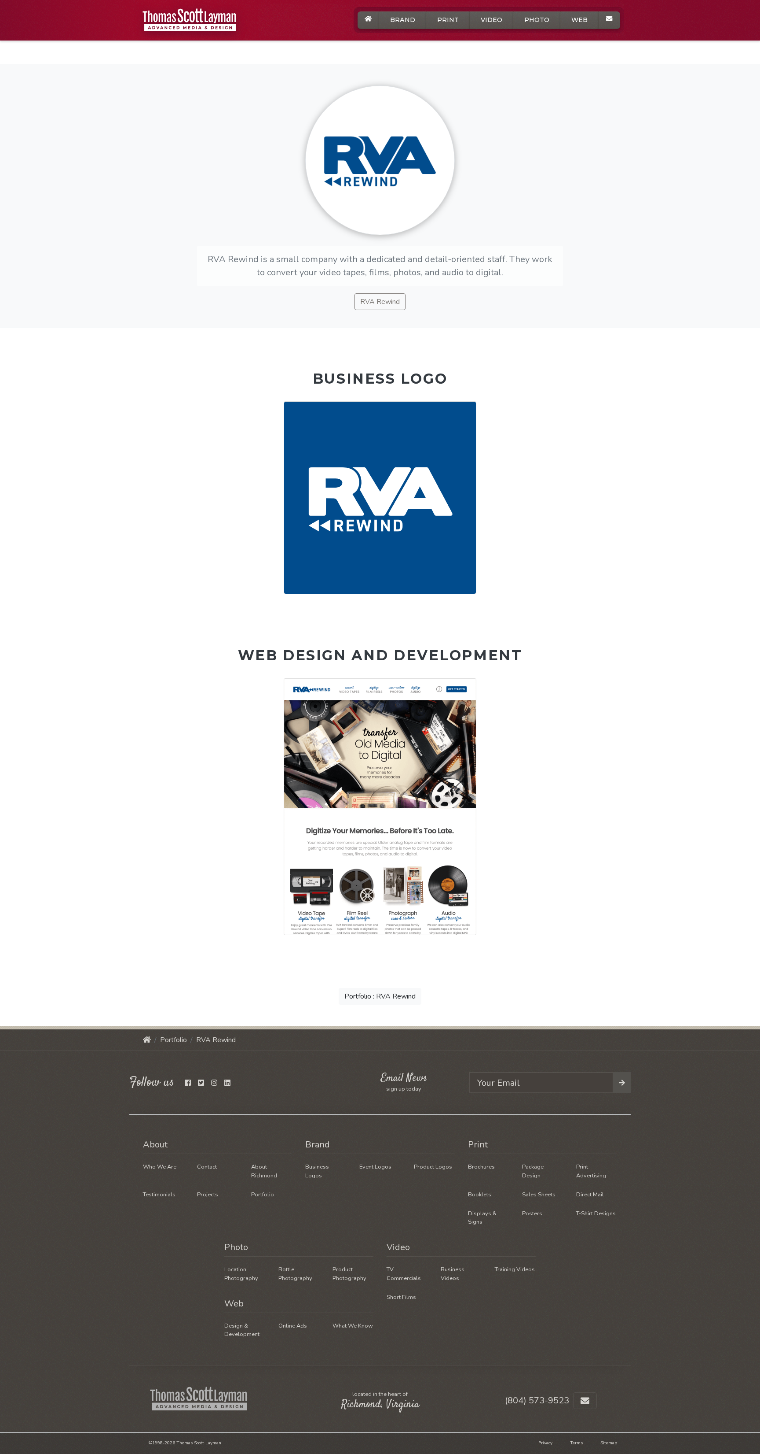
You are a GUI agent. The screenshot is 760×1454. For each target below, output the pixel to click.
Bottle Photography (295, 1273)
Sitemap (608, 1443)
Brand (402, 20)
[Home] (368, 18)
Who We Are (159, 1167)
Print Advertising (591, 1171)
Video (491, 20)
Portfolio (173, 1040)
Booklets (479, 1195)
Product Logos (433, 1167)
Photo (536, 20)
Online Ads (292, 1326)
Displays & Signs (482, 1218)
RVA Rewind (380, 302)
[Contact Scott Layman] (585, 1400)
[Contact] (609, 18)
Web (579, 20)
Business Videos (452, 1273)
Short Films (401, 1297)
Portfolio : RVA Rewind (380, 996)
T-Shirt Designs (596, 1213)
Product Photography (349, 1273)
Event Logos (375, 1167)
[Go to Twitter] (201, 1083)
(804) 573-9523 (537, 1400)
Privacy (545, 1443)
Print (448, 20)
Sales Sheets (538, 1195)
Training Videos (515, 1269)
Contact (207, 1167)
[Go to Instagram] (214, 1083)
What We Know (352, 1326)
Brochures (481, 1167)
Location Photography (241, 1273)
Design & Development (241, 1330)
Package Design (533, 1171)
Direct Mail (590, 1195)
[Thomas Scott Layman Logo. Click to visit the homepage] (197, 20)
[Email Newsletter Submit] (622, 1082)
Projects (207, 1195)
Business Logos (317, 1171)
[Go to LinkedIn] (227, 1083)
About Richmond (264, 1171)
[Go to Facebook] (188, 1083)
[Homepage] (147, 1040)
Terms (576, 1443)
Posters (532, 1213)
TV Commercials (404, 1273)
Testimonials (159, 1195)
